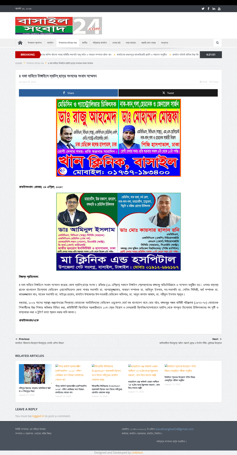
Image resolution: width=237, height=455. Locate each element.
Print (205, 81)
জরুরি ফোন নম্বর (148, 42)
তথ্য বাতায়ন (131, 42)
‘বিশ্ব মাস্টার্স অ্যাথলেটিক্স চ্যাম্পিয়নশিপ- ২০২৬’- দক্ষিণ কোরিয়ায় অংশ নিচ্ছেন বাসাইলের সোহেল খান (71, 389)
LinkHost (137, 452)
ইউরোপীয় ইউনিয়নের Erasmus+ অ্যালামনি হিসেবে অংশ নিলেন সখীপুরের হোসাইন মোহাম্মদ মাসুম (107, 389)
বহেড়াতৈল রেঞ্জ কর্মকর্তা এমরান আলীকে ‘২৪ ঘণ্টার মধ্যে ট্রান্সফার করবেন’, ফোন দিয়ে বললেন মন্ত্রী (144, 384)
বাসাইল (50, 42)
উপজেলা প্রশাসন (35, 42)
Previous (24, 339)
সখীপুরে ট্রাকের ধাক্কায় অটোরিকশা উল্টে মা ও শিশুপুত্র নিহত (35, 389)
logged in (38, 416)
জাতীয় (84, 42)
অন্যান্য (164, 42)
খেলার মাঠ (116, 42)
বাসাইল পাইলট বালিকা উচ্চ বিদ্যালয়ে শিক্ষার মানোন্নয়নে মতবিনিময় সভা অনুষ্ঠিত (190, 54)
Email (215, 81)
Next (215, 339)
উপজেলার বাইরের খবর (68, 42)
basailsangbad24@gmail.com (175, 429)
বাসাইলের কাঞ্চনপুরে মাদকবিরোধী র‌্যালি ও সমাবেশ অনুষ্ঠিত (125, 54)
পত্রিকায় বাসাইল (100, 42)
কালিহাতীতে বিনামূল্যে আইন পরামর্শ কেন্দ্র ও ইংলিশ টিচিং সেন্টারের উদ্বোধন (190, 343)
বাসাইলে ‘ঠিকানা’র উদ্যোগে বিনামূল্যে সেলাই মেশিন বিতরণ (39, 343)
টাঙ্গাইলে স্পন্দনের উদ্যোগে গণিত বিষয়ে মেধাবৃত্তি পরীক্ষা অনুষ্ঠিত (180, 378)
